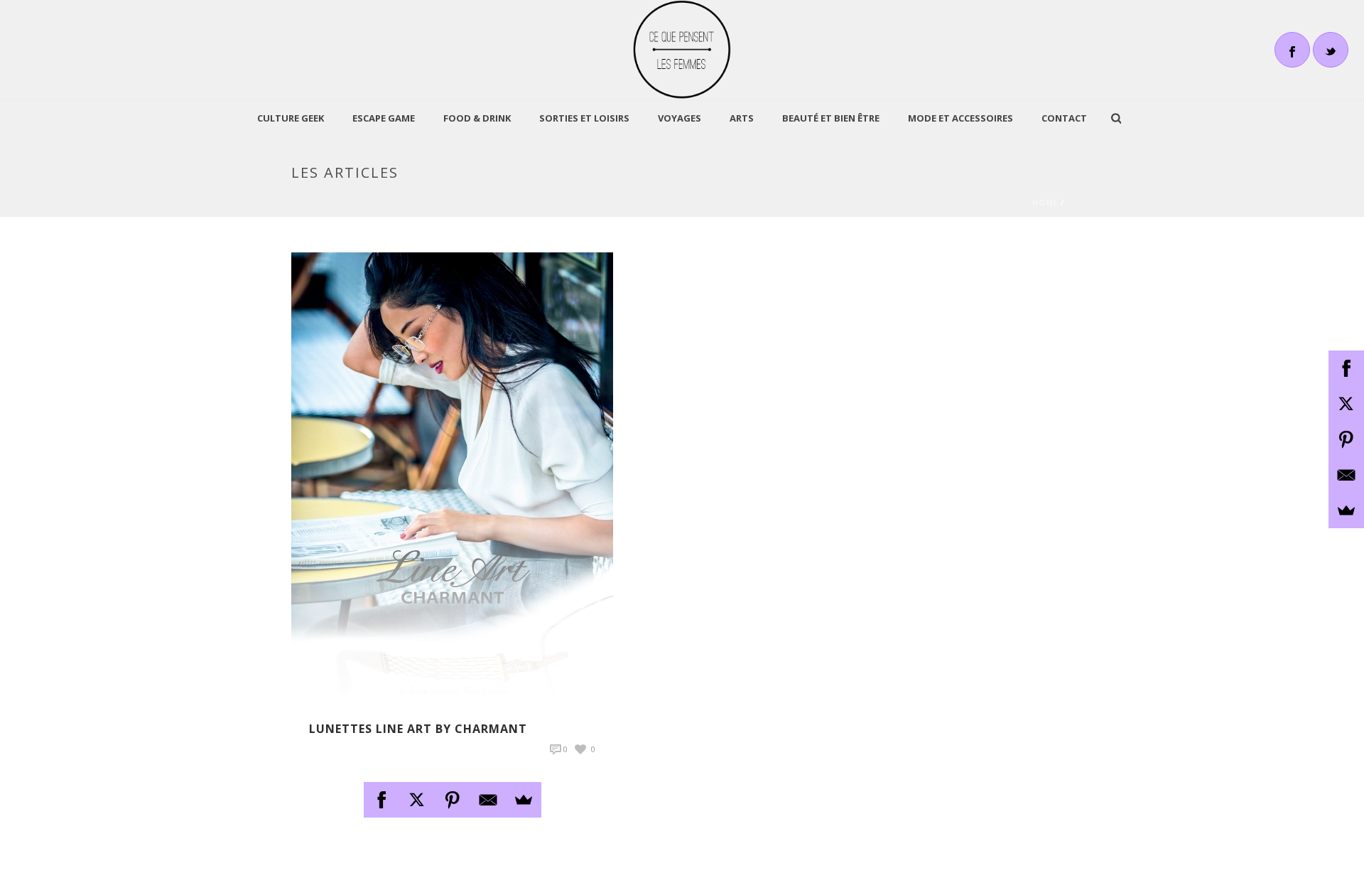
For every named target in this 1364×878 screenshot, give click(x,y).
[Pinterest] (452, 800)
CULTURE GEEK (290, 118)
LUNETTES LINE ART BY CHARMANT (418, 729)
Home (1045, 203)
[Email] (488, 800)
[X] (417, 800)
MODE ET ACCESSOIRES (960, 118)
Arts (742, 118)
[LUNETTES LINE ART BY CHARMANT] (452, 479)
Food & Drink (477, 118)
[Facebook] (381, 800)
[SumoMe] (523, 800)
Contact (1064, 118)
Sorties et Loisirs (584, 118)
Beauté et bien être (830, 118)
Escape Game (383, 118)
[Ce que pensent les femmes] (682, 50)
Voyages (679, 118)
